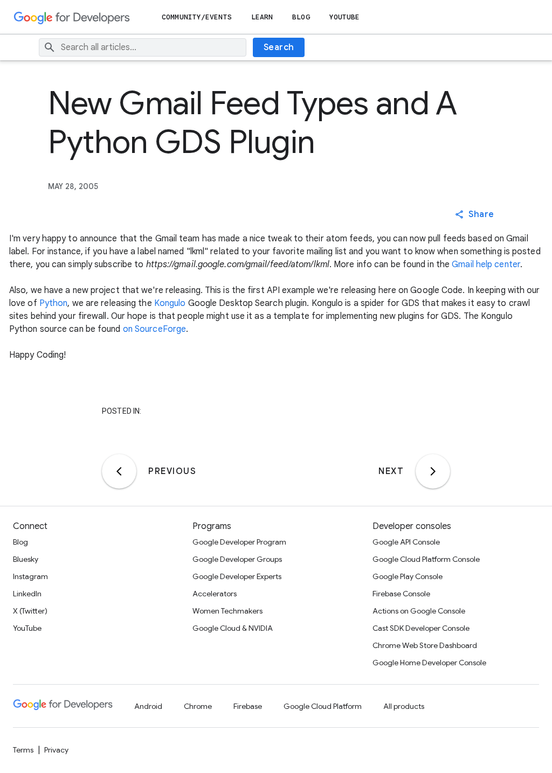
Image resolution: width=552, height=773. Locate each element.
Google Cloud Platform (323, 706)
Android (148, 706)
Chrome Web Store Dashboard (424, 645)
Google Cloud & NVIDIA (232, 628)
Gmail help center (486, 264)
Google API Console (406, 542)
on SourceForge (154, 329)
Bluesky (25, 559)
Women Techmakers (227, 611)
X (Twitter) (30, 611)
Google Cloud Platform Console (426, 559)
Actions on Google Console (418, 611)
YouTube (344, 17)
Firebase (247, 706)
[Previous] (119, 471)
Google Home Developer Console (429, 662)
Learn (262, 17)
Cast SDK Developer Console (421, 628)
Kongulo (170, 303)
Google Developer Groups (237, 559)
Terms (23, 750)
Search (279, 47)
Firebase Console (401, 593)
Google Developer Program (239, 542)
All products (403, 706)
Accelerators (214, 593)
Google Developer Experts (236, 576)
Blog (300, 17)
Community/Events (197, 17)
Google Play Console (407, 576)
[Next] (433, 471)
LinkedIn (27, 593)
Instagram (30, 576)
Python (53, 303)
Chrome (198, 706)
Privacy (56, 750)
